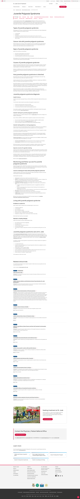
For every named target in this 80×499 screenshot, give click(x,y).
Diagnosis (51, 16)
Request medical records (31, 478)
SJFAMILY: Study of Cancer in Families (20, 306)
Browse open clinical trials (31, 471)
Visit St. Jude (43, 472)
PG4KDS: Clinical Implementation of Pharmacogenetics (24, 290)
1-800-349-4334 (56, 437)
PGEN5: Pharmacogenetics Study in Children (22, 367)
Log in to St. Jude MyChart (31, 476)
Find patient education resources (32, 475)
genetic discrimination (22, 158)
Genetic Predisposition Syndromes (26, 9)
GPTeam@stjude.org (22, 450)
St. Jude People (15, 475)
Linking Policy (37, 492)
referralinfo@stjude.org (45, 437)
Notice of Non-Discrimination (52, 492)
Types (20, 16)
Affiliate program (16, 470)
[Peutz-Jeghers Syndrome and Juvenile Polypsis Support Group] (40, 454)
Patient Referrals (37, 6)
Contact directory (58, 470)
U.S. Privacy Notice (20, 492)
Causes (31, 16)
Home (14, 9)
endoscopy (25, 182)
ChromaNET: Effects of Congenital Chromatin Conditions (24, 388)
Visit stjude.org (15, 473)
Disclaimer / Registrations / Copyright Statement (29, 492)
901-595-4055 (28, 437)
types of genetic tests (24, 110)
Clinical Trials (30, 6)
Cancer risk (24, 16)
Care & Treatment (19, 3)
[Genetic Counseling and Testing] (40, 460)
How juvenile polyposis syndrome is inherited (41, 16)
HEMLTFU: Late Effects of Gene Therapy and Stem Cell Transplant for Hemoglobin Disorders (29, 327)
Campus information (44, 474)
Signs (28, 16)
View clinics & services (30, 473)
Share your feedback (58, 471)
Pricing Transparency (59, 492)
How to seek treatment (47, 419)
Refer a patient (29, 468)
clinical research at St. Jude (23, 267)
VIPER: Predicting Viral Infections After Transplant (23, 358)
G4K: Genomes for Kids (17, 272)
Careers (44, 6)
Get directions (43, 471)
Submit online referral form (20, 434)
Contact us (35, 18)
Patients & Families (16, 6)
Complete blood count (18, 181)
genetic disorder (28, 20)
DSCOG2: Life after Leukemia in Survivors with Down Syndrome (26, 397)
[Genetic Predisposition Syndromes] (22, 460)
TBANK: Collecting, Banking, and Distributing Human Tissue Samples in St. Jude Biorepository (29, 282)
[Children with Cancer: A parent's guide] (22, 454)
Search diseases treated (31, 470)
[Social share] (78, 497)
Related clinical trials (29, 18)
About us (14, 468)
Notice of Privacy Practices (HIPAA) (44, 492)
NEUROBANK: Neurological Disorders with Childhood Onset (25, 337)
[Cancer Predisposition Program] (58, 454)
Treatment (23, 6)
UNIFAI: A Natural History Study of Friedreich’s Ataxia (23, 316)
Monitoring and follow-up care (59, 16)
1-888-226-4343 (18, 437)
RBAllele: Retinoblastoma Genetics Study (21, 377)
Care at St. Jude (21, 18)
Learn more (40, 18)
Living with (16, 18)
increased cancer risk (28, 121)
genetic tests (34, 114)
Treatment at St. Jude (18, 9)
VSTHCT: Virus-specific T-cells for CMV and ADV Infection (24, 348)
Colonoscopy (17, 182)
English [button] (51, 3)
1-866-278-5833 (57, 468)
